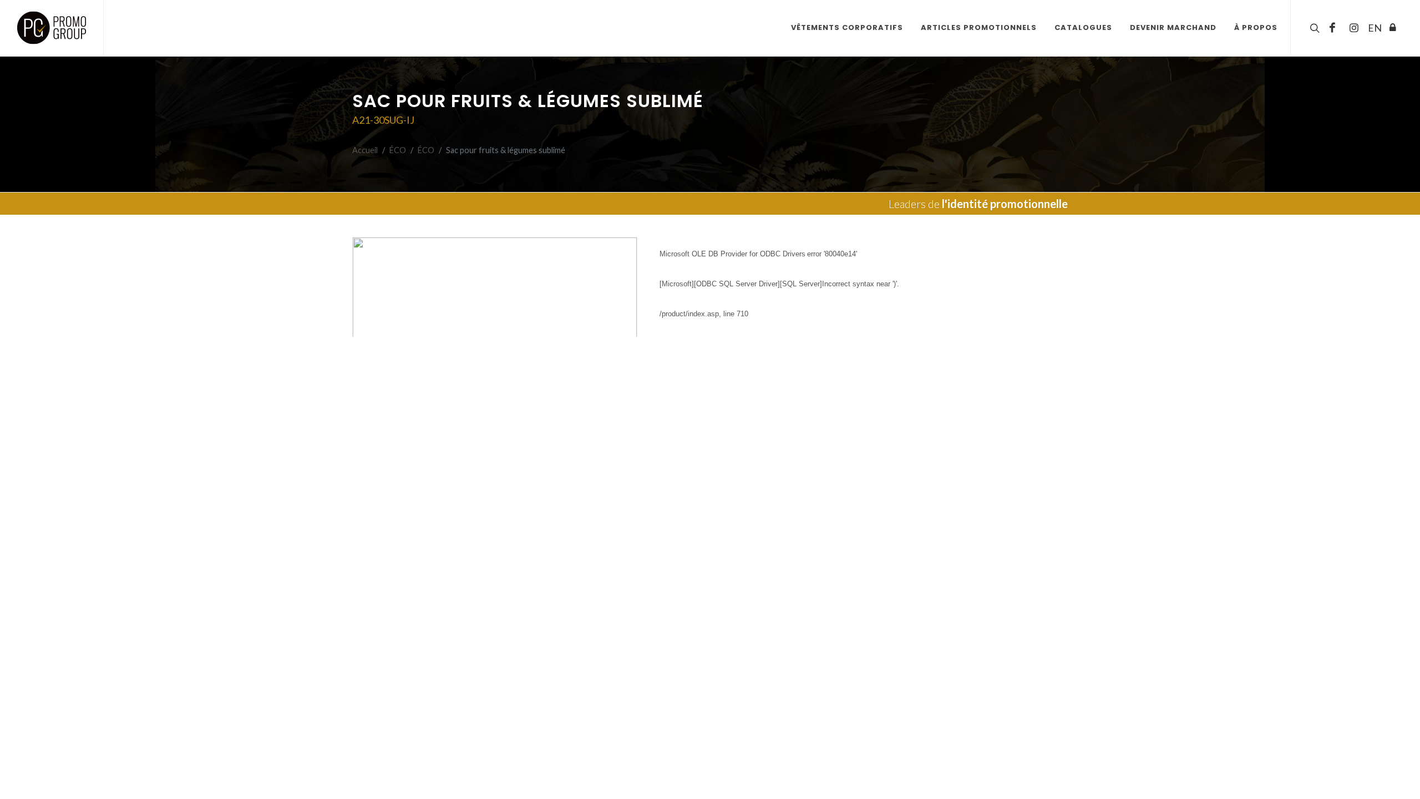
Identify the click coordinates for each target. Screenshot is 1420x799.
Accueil (365, 150)
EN (1373, 27)
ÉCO (397, 150)
